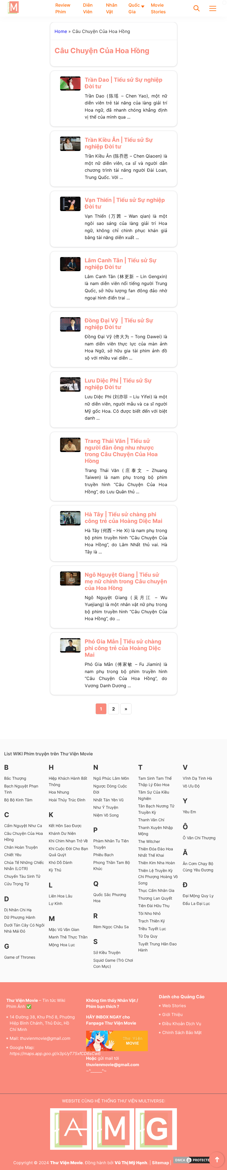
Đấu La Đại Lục (196, 903)
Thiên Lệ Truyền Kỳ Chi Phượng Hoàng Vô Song (158, 876)
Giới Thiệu (172, 1014)
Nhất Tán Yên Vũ (108, 799)
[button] (197, 8)
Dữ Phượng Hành (19, 917)
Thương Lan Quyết (155, 898)
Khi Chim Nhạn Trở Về (68, 840)
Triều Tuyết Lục (152, 928)
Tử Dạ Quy (148, 936)
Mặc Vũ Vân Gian (64, 929)
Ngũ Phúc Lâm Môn (111, 778)
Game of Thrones (19, 957)
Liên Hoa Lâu (60, 896)
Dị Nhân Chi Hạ (18, 909)
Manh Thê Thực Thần (68, 937)
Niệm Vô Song (106, 815)
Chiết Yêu (12, 854)
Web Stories (174, 1005)
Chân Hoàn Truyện (21, 847)
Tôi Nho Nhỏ (149, 913)
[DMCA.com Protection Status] (193, 1162)
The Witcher (149, 841)
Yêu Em (189, 811)
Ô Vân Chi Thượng (199, 837)
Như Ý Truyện (105, 807)
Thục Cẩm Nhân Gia (156, 890)
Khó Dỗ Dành (60, 862)
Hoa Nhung (59, 792)
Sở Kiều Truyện (106, 952)
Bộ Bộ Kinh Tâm (18, 799)
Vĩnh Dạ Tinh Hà (197, 778)
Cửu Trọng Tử (16, 883)
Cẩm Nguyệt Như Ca (23, 825)
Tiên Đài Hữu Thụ (153, 905)
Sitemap (160, 1162)
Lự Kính (55, 903)
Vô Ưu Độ (191, 786)
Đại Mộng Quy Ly (198, 895)
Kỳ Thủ (55, 870)
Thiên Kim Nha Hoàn (156, 862)
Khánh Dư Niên (62, 833)
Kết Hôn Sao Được (65, 825)
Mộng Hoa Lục (62, 944)
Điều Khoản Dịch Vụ (181, 1023)
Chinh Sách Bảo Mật (182, 1032)
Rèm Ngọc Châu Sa (111, 926)
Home (61, 31)
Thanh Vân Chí (151, 819)
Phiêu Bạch (103, 854)
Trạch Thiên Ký (151, 920)
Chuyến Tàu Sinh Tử (22, 876)
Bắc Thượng (15, 778)
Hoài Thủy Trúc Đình (67, 799)
